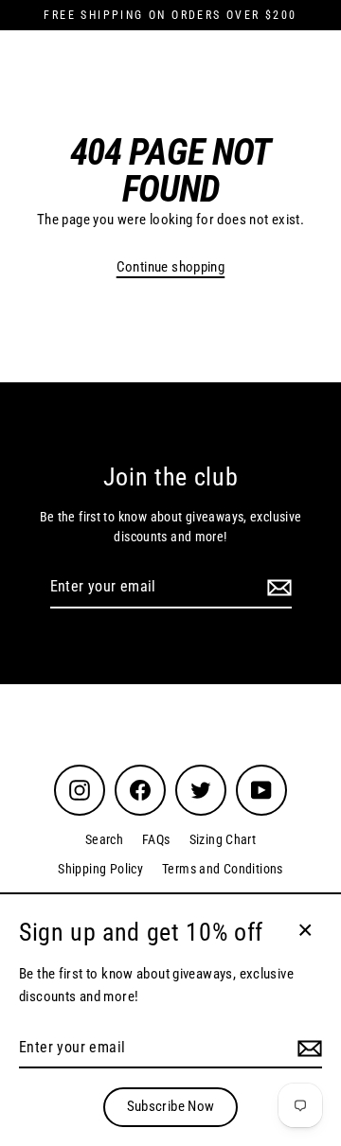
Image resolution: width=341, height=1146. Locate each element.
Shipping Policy (100, 868)
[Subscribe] (276, 587)
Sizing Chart (223, 839)
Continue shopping (171, 266)
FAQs (156, 839)
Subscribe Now (171, 1106)
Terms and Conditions (222, 868)
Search (104, 839)
